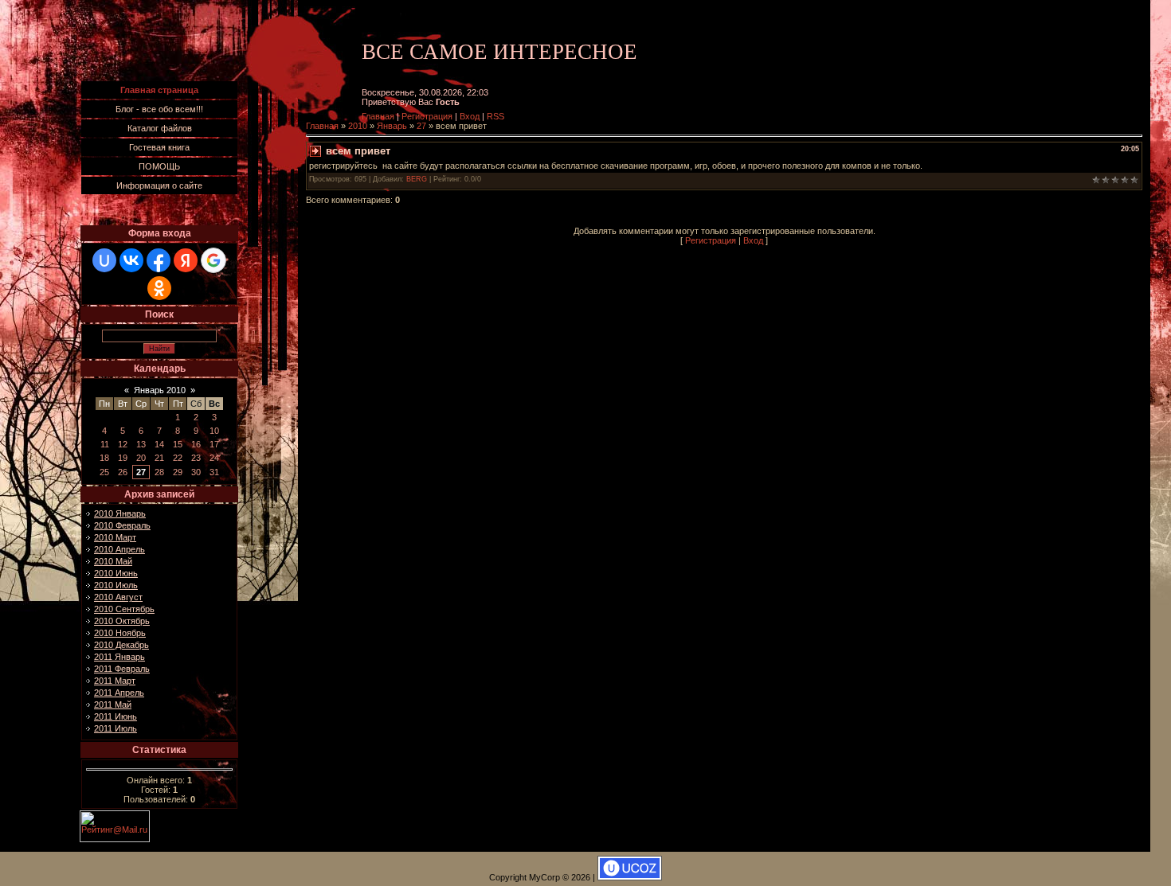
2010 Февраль (122, 525)
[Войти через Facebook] (158, 260)
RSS (495, 116)
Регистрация (426, 116)
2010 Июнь (116, 573)
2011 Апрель (119, 692)
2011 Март (114, 680)
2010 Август (118, 597)
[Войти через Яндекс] (186, 260)
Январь (392, 126)
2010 (357, 126)
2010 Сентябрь (124, 609)
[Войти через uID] (104, 260)
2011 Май (112, 704)
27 (141, 472)
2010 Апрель (119, 549)
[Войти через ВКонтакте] (131, 260)
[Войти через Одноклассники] (159, 288)
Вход (470, 116)
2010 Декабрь (121, 645)
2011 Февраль (122, 668)
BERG (416, 179)
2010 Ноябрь (120, 633)
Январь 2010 (160, 390)
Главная (378, 116)
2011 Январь (119, 657)
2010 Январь (120, 513)
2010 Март (115, 537)
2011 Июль (115, 728)
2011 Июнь (115, 716)
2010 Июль (116, 585)
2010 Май (113, 561)
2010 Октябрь (122, 621)
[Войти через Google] (213, 260)
